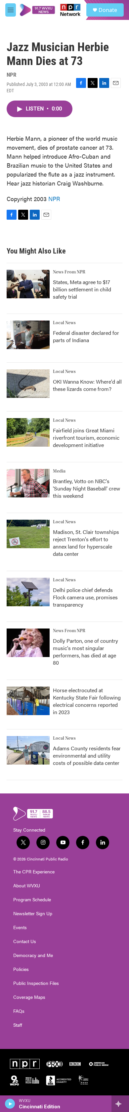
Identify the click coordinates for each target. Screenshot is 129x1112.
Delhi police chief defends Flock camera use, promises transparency (85, 597)
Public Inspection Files (36, 983)
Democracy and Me (33, 955)
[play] (10, 1103)
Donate (108, 10)
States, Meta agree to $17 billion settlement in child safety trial (82, 289)
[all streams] (120, 1103)
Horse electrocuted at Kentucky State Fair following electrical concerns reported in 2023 (87, 701)
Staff (17, 1025)
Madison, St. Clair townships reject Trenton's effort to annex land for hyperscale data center (86, 542)
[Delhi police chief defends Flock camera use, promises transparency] (28, 592)
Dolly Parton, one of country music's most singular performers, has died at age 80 (85, 651)
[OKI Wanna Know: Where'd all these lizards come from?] (28, 383)
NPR (54, 198)
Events (20, 927)
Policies (21, 969)
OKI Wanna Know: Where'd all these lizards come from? (87, 385)
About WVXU (26, 885)
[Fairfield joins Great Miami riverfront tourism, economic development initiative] (28, 432)
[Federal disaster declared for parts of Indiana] (28, 335)
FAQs (18, 1011)
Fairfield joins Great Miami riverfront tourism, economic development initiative (86, 437)
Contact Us (24, 941)
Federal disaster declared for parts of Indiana (86, 336)
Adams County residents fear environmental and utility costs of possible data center (87, 755)
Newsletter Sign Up (32, 913)
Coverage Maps (29, 997)
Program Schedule (32, 899)
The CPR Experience (34, 871)
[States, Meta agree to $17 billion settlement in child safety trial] (28, 284)
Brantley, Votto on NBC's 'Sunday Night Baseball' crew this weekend (86, 488)
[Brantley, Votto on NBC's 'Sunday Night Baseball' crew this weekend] (28, 483)
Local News (64, 323)
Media (59, 471)
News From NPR (69, 272)
